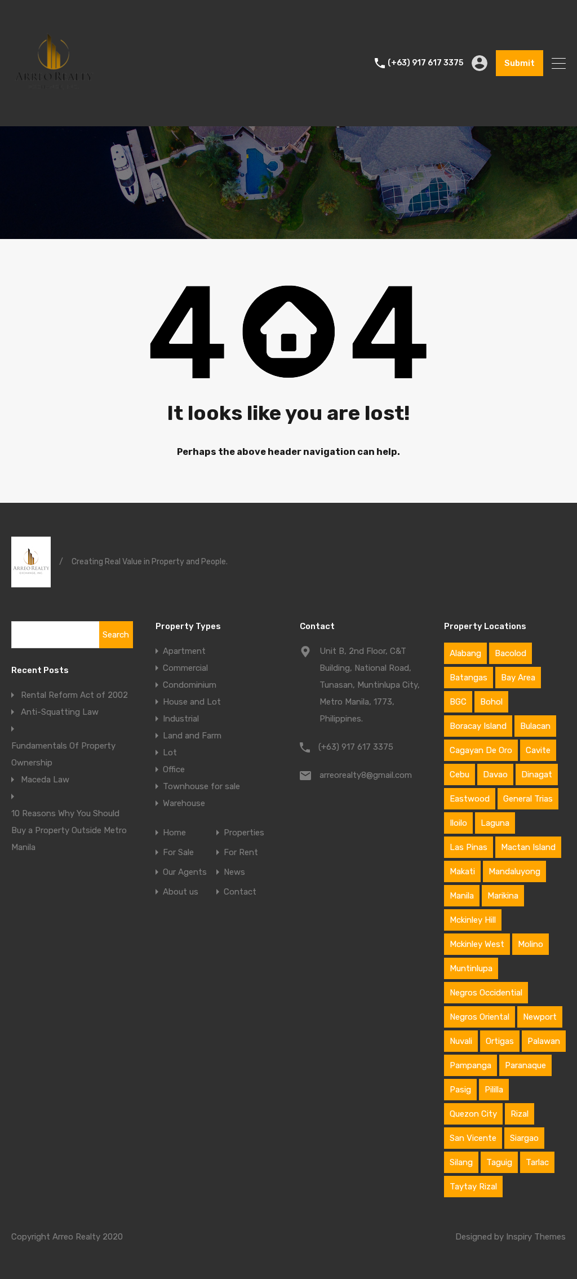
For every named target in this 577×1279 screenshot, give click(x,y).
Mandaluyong (514, 871)
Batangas (468, 677)
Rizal (520, 1114)
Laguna (495, 823)
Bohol (491, 702)
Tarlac (537, 1162)
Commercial (185, 668)
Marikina (502, 896)
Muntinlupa (471, 968)
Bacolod (510, 653)
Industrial (181, 719)
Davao (495, 774)
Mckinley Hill (473, 920)
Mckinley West (477, 944)
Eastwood (470, 799)
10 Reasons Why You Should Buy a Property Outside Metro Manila (69, 830)
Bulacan (535, 726)
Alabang (465, 653)
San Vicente (473, 1138)
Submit (519, 63)
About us (180, 892)
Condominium (189, 685)
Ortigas (500, 1041)
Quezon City (473, 1114)
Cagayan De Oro (481, 750)
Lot (170, 752)
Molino (530, 944)
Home (174, 833)
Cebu (459, 774)
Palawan (543, 1041)
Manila (462, 896)
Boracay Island (478, 726)
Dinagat (536, 774)
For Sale (178, 852)
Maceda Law (45, 780)
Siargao (524, 1138)
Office (174, 769)
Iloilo (458, 823)
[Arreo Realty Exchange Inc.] (53, 113)
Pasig (460, 1090)
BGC (458, 702)
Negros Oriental (479, 1017)
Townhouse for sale (201, 786)
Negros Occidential (486, 993)
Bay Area (518, 677)
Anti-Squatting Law (60, 712)
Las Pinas (468, 847)
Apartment (184, 651)
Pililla (494, 1090)
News (234, 872)
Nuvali (461, 1041)
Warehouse (184, 803)
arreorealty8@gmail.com (365, 775)
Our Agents (185, 872)
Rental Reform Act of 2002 (74, 695)
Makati (462, 871)
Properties (244, 833)
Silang (461, 1162)
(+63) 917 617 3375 (425, 63)
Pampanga (470, 1065)
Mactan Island (528, 847)
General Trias (528, 799)
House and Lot (192, 702)
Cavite (538, 750)
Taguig (499, 1162)
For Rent (241, 852)
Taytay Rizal (473, 1186)
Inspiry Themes (536, 1237)
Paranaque (525, 1065)
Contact (240, 892)
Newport (540, 1017)
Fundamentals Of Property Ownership (63, 754)
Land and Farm (192, 736)
